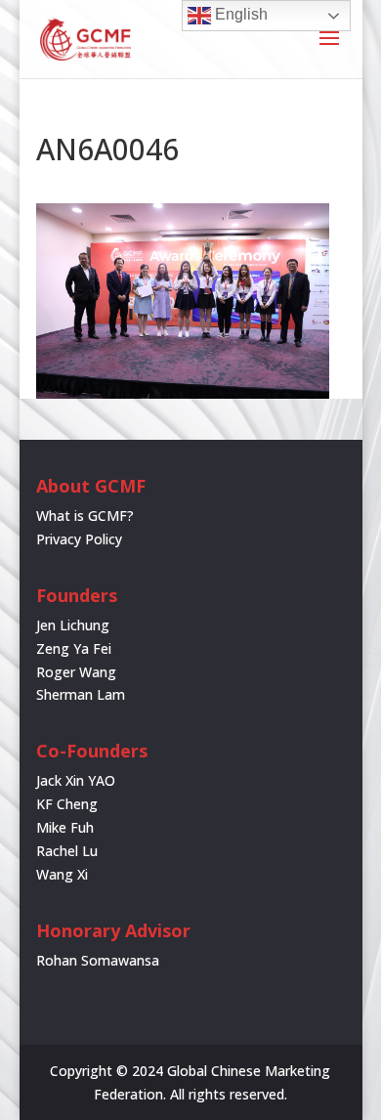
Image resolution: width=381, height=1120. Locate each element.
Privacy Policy (79, 539)
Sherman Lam (80, 694)
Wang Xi (62, 874)
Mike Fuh (65, 827)
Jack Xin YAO (75, 780)
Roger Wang (76, 672)
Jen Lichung (72, 625)
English (239, 14)
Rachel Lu (67, 850)
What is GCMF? (85, 515)
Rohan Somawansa (97, 960)
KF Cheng (67, 804)
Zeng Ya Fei (73, 648)
